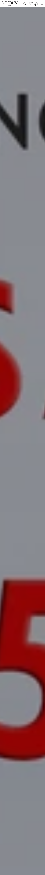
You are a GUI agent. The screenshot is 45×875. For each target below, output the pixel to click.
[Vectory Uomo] (10, 3)
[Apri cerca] (24, 3)
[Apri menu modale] (41, 3)
